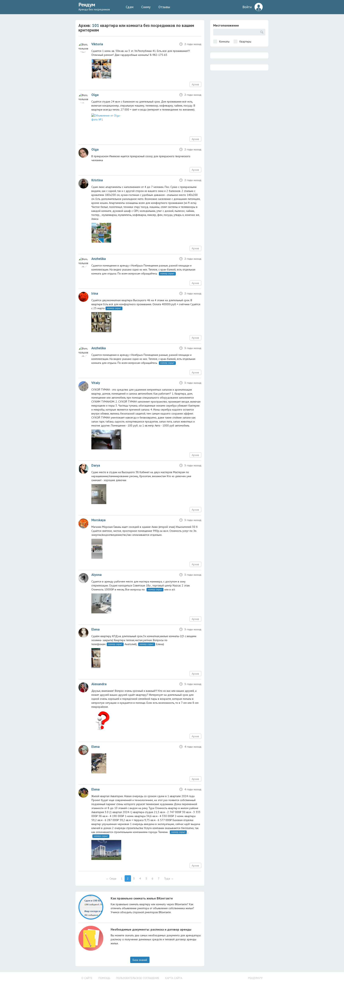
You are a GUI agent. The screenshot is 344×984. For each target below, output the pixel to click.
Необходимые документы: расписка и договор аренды (151, 929)
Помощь (104, 978)
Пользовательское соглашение (137, 978)
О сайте (86, 978)
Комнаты (224, 41)
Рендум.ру (255, 978)
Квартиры (245, 41)
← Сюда (111, 878)
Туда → (169, 878)
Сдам (129, 7)
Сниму (145, 7)
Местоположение (226, 25)
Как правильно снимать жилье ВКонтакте (142, 898)
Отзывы (164, 7)
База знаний (140, 960)
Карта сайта (173, 978)
